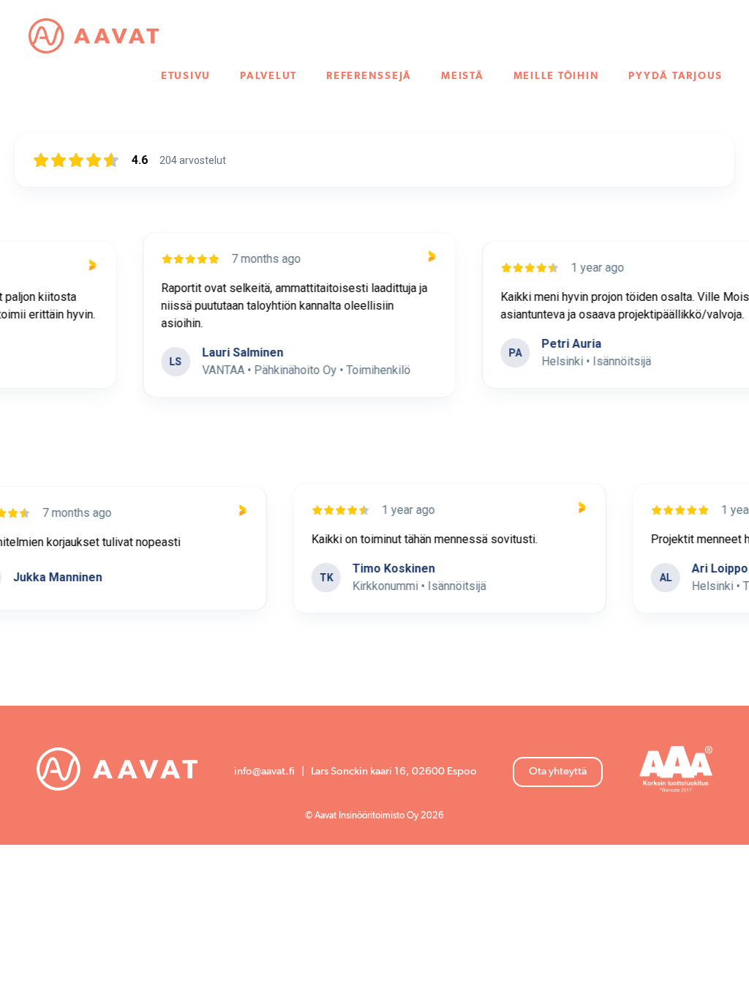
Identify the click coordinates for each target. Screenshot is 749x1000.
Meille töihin (556, 76)
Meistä (462, 76)
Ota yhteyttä (558, 771)
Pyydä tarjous (675, 76)
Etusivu (186, 76)
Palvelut (268, 76)
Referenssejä (369, 76)
